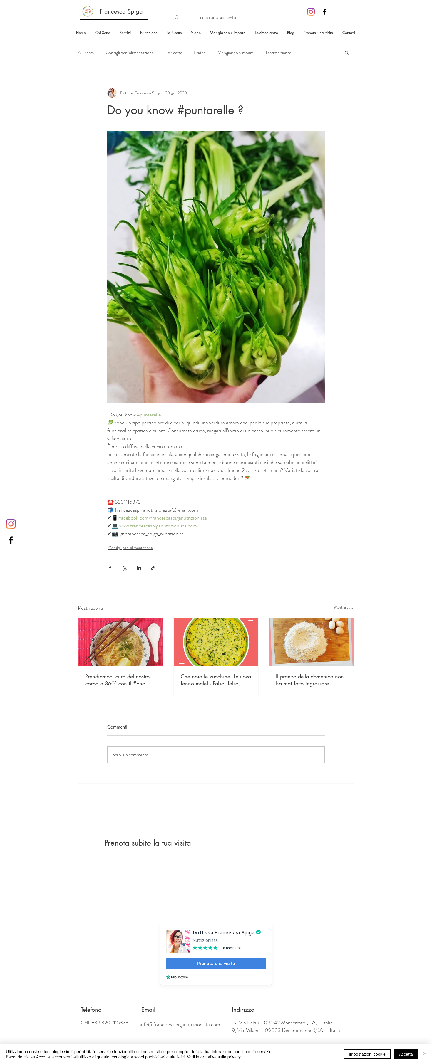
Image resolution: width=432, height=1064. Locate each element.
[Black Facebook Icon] (325, 12)
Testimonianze (278, 52)
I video (200, 52)
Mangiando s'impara (235, 52)
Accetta (406, 1054)
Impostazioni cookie (367, 1054)
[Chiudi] (424, 1054)
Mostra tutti (344, 607)
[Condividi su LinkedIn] (139, 568)
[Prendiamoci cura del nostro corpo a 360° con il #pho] (120, 642)
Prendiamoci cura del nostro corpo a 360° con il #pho (117, 680)
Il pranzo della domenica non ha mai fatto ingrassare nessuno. (310, 680)
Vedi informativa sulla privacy (214, 1057)
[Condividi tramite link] (153, 568)
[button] (346, 52)
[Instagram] (311, 12)
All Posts (86, 52)
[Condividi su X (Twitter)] (124, 568)
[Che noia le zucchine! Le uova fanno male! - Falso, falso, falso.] (216, 642)
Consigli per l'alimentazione (130, 52)
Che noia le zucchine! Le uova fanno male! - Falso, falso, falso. (216, 680)
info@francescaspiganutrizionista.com (180, 1024)
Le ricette (173, 52)
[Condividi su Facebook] (110, 568)
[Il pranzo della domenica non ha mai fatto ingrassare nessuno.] (311, 642)
